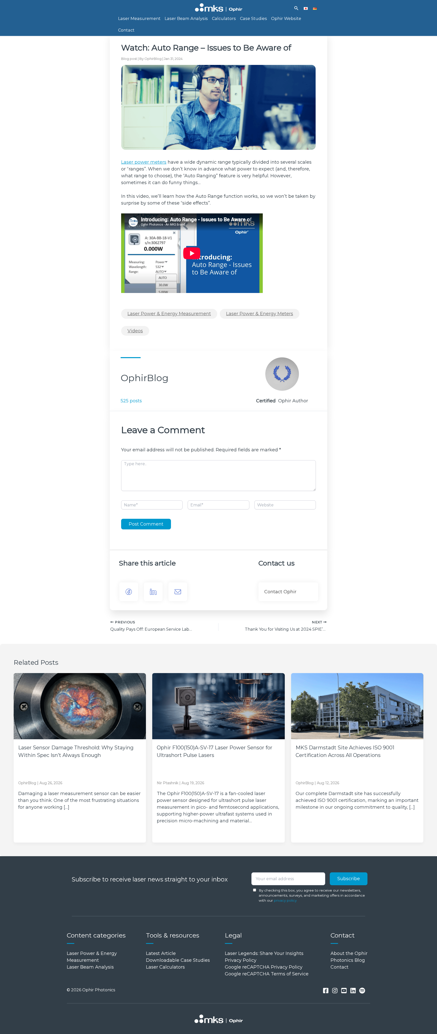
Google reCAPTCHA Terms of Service (267, 974)
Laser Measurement (139, 18)
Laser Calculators (165, 967)
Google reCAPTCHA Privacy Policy (263, 967)
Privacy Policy (240, 960)
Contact (126, 30)
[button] (296, 8)
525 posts (131, 401)
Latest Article (161, 953)
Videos (135, 331)
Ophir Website (286, 18)
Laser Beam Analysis (186, 18)
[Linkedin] (353, 991)
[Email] (177, 591)
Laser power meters (143, 162)
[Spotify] (362, 991)
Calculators (224, 18)
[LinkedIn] (153, 591)
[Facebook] (128, 591)
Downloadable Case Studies (178, 960)
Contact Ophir (280, 592)
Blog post (129, 59)
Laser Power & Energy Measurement (169, 313)
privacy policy (285, 900)
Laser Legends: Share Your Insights (264, 953)
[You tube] (344, 991)
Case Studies (253, 18)
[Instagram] (335, 991)
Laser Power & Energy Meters (259, 313)
